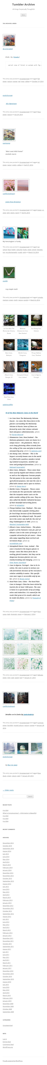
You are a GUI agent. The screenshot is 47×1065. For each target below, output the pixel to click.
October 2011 (7, 944)
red (19, 81)
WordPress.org (8, 1047)
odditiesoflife (8, 405)
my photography (11, 252)
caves (5, 614)
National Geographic (17, 467)
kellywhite (20, 505)
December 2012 (8, 906)
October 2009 (7, 1009)
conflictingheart (9, 194)
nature (9, 81)
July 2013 (6, 887)
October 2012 (7, 911)
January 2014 (7, 870)
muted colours (19, 725)
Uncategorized (24, 79)
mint (8, 678)
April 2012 (6, 927)
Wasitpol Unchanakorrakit (19, 524)
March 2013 (7, 897)
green (5, 81)
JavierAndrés (28, 714)
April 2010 (6, 993)
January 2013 (7, 903)
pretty (14, 165)
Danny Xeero (21, 486)
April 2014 (6, 862)
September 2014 (8, 848)
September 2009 (8, 1012)
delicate (40, 675)
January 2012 (7, 936)
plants (12, 213)
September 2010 (8, 979)
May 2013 (6, 892)
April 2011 (6, 960)
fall (39, 79)
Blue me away (12, 765)
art (39, 162)
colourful (19, 250)
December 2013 (8, 873)
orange (15, 81)
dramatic (14, 614)
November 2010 (8, 974)
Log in (5, 1039)
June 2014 (6, 857)
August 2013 (7, 884)
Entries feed (7, 1042)
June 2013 (6, 889)
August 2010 (7, 982)
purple (26, 300)
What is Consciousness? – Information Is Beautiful (19, 813)
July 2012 (6, 919)
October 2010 (7, 976)
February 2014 (7, 868)
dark (8, 614)
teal (21, 678)
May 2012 (6, 925)
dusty (5, 776)
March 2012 (7, 930)
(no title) (5, 810)
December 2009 (8, 1004)
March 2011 (7, 963)
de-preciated (8, 49)
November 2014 (8, 843)
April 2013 (6, 895)
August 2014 (7, 851)
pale (12, 678)
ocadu (20, 252)
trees (22, 81)
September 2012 (8, 914)
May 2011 (6, 957)
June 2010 (6, 987)
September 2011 (8, 946)
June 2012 (6, 922)
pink (8, 213)
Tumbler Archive (23, 4)
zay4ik (5, 281)
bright (14, 250)
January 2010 (7, 1001)
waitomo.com (36, 451)
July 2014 (6, 854)
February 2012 (7, 933)
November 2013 (8, 876)
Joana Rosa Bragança (13, 202)
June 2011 (6, 955)
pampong (6, 143)
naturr (9, 165)
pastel (17, 678)
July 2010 (6, 985)
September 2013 (8, 881)
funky (25, 250)
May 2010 (6, 990)
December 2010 (8, 971)
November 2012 (8, 908)
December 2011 (8, 938)
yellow (27, 81)
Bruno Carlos (24, 579)
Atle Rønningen (11, 104)
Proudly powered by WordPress (13, 1061)
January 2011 (7, 968)
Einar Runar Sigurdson (18, 562)
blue (39, 112)
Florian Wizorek (17, 434)
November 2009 (8, 1006)
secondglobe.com (16, 543)
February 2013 (7, 900)
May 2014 (6, 859)
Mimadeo (16, 57)
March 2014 (7, 865)
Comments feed (8, 1044)
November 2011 (8, 941)
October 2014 (7, 846)
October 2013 (7, 878)
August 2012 (7, 917)
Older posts (8, 790)
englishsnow (7, 95)
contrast (40, 723)
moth (16, 300)
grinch (34, 250)
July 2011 (6, 952)
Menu (23, 15)
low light (10, 725)
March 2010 (7, 995)
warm (17, 213)
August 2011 (7, 949)
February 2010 (7, 998)
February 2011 (7, 966)
